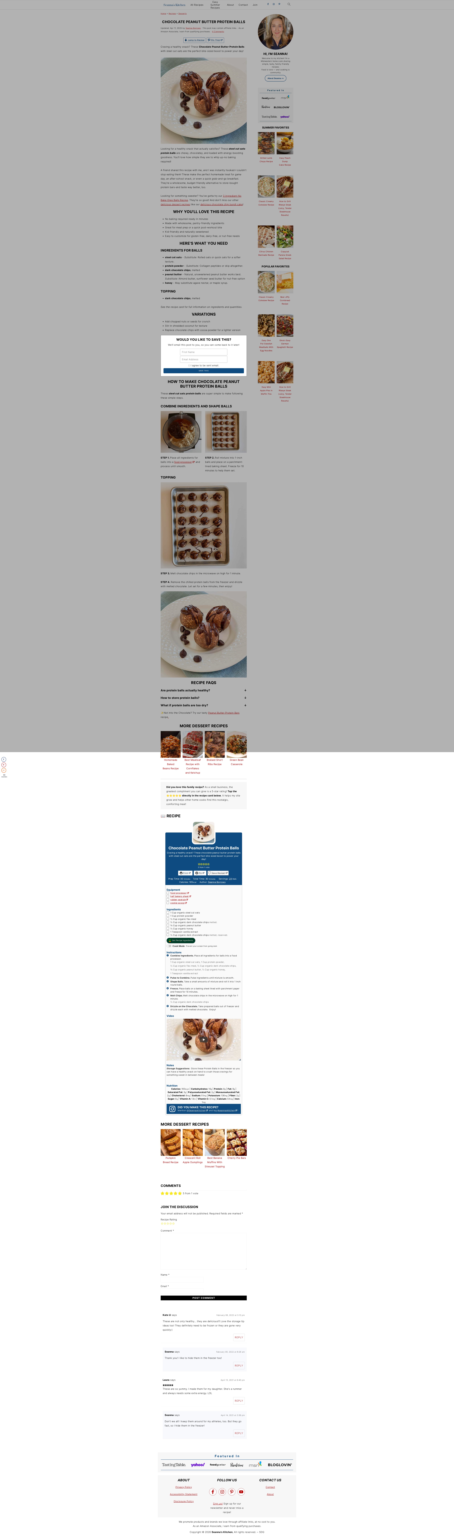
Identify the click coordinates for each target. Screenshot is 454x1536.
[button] (199, 864)
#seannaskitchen (226, 1110)
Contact (243, 4)
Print (185, 873)
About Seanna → (276, 78)
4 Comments (218, 31)
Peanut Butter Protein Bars (224, 712)
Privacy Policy (183, 1487)
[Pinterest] (231, 1491)
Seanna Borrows (216, 882)
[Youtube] (241, 1491)
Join (255, 4)
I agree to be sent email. (205, 365)
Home (163, 13)
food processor (183, 462)
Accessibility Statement (183, 1494)
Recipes (172, 13)
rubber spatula (178, 899)
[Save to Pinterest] (3, 765)
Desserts (182, 13)
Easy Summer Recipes (215, 5)
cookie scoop (177, 903)
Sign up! (218, 1503)
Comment (167, 1230)
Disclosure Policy (184, 1501)
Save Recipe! (218, 873)
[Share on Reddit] (3, 770)
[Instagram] (222, 1491)
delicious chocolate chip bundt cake (221, 204)
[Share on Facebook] (3, 759)
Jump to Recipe (195, 40)
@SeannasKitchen (196, 1110)
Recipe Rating (169, 1219)
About (230, 4)
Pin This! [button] (215, 40)
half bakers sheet (179, 896)
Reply (239, 1337)
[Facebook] (212, 1491)
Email (165, 1286)
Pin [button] (200, 873)
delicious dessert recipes (175, 204)
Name (165, 1274)
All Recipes (196, 4)
